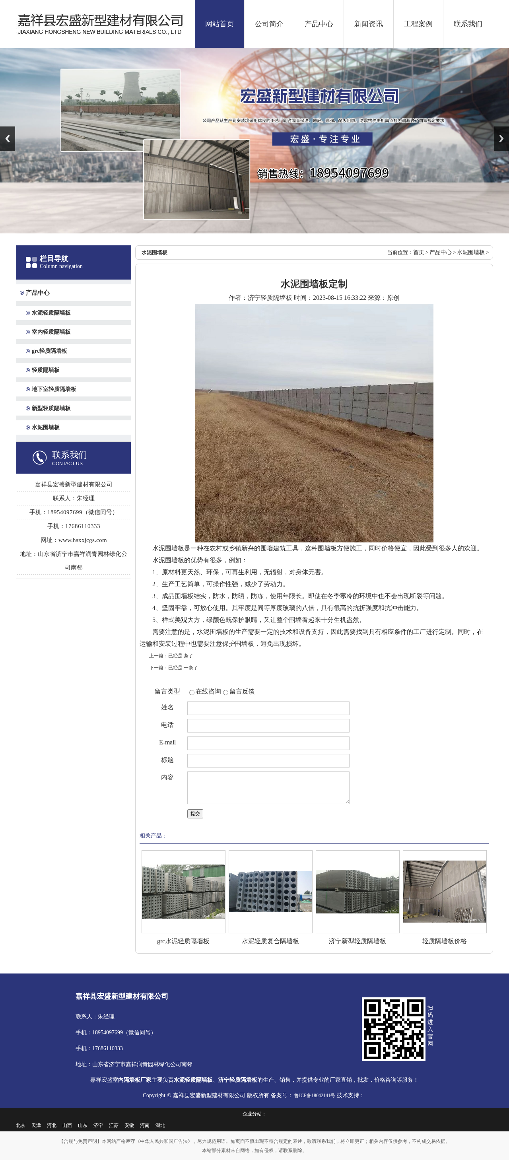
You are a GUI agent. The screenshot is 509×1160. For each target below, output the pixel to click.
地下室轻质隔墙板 (54, 389)
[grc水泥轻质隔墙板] (183, 891)
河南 (145, 1125)
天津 (36, 1125)
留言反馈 (242, 691)
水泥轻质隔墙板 (51, 313)
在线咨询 (208, 691)
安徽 (129, 1125)
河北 (51, 1125)
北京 (20, 1125)
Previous (7, 138)
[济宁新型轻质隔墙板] (358, 891)
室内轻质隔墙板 (51, 332)
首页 (418, 252)
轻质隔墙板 (46, 370)
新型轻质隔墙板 (51, 408)
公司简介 (269, 24)
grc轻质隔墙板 (49, 351)
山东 (82, 1125)
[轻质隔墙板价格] (445, 891)
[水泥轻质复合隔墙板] (271, 891)
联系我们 (468, 24)
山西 (67, 1125)
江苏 (114, 1125)
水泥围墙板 (46, 427)
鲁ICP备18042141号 (314, 1095)
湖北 (160, 1125)
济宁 (98, 1125)
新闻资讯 (368, 24)
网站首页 (219, 24)
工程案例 (418, 24)
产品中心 (319, 24)
